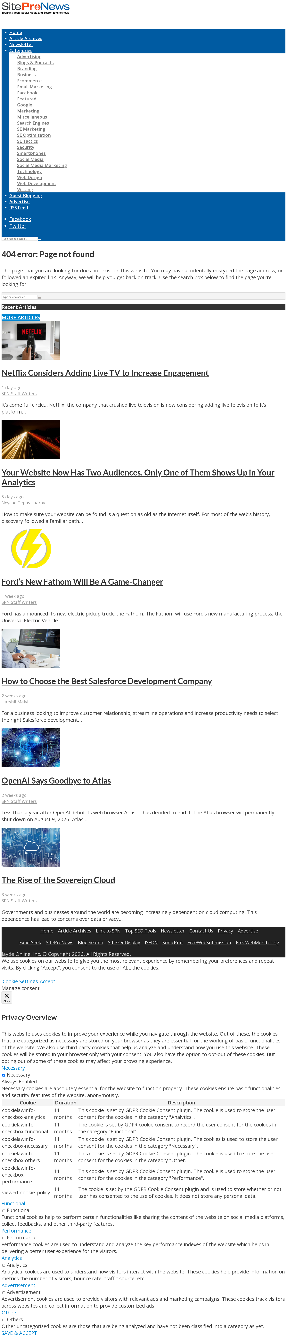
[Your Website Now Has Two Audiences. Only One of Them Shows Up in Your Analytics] (31, 457)
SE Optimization (34, 135)
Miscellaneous (32, 117)
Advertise (19, 201)
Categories (20, 50)
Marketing (28, 111)
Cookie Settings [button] (20, 981)
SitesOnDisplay (124, 942)
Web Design (29, 177)
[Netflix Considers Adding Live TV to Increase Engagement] (31, 357)
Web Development (36, 183)
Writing (25, 189)
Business (26, 75)
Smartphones (31, 153)
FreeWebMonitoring (257, 942)
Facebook (27, 93)
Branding (27, 69)
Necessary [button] (13, 1067)
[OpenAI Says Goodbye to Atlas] (31, 765)
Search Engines (33, 123)
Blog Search (90, 942)
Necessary (18, 1074)
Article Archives (25, 38)
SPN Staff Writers (19, 394)
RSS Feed (18, 208)
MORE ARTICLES (21, 317)
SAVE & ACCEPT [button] (19, 1333)
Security (25, 147)
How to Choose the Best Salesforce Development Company (107, 681)
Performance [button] (16, 1230)
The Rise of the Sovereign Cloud (58, 880)
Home (15, 32)
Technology (29, 171)
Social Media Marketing (42, 165)
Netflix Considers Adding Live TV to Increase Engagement (105, 373)
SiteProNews (59, 942)
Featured (27, 99)
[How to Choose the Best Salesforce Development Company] (31, 665)
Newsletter (21, 44)
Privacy (225, 930)
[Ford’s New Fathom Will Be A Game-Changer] (31, 566)
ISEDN (151, 942)
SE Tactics (27, 141)
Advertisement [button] (18, 1285)
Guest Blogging (25, 195)
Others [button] (10, 1312)
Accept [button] (47, 981)
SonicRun (172, 942)
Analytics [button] (12, 1258)
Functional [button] (13, 1203)
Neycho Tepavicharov (23, 503)
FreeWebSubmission (209, 942)
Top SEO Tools (140, 930)
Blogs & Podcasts (35, 62)
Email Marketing (34, 87)
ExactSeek (30, 942)
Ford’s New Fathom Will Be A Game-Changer (82, 581)
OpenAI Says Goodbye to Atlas (56, 780)
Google (24, 105)
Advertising (29, 56)
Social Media (30, 159)
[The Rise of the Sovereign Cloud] (31, 865)
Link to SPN (108, 930)
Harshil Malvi (15, 702)
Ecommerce (29, 81)
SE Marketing (31, 129)
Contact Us (201, 930)
